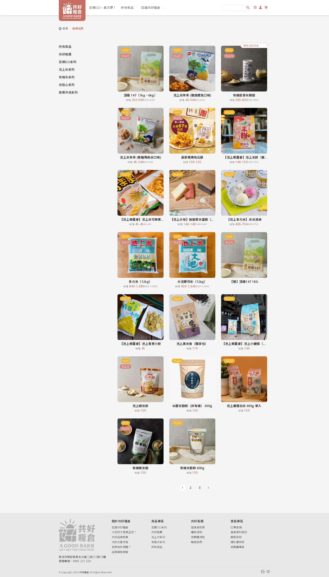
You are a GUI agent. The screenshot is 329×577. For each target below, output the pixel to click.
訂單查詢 (236, 527)
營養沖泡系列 (68, 92)
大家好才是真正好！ (124, 532)
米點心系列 (67, 85)
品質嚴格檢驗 (120, 552)
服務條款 (236, 537)
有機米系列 (67, 77)
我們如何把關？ (121, 547)
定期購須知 (198, 537)
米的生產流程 (120, 542)
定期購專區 (237, 547)
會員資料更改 (239, 532)
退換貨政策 (198, 527)
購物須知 (196, 532)
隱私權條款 (237, 542)
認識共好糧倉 (150, 8)
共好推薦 (65, 54)
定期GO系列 (68, 62)
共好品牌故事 (120, 537)
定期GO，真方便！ (102, 8)
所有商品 (127, 8)
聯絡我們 (196, 542)
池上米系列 (67, 69)
